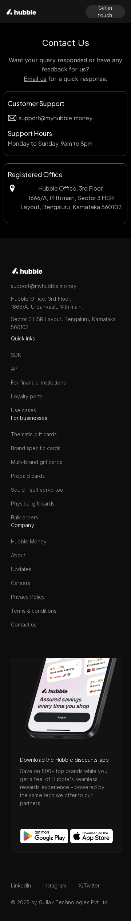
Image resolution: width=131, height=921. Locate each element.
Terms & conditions (33, 611)
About (18, 555)
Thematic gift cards (34, 434)
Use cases (23, 410)
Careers (20, 583)
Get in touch (105, 11)
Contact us (23, 624)
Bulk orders (24, 517)
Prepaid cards (28, 476)
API (15, 369)
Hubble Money (29, 541)
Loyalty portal (27, 396)
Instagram (54, 885)
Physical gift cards (33, 503)
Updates (21, 569)
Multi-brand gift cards (36, 462)
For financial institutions (38, 382)
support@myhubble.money (55, 118)
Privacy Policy (28, 597)
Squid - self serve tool (37, 490)
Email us (35, 78)
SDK (16, 355)
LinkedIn (21, 885)
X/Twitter (89, 885)
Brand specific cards (35, 448)
